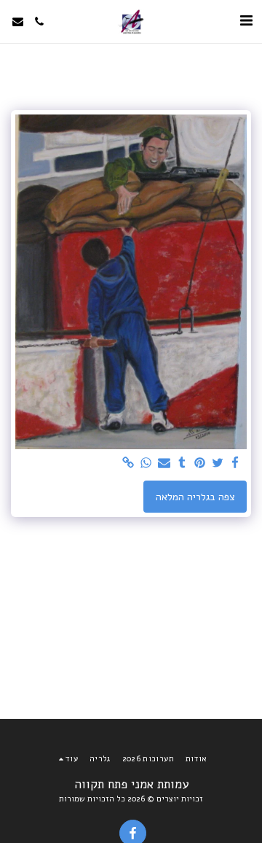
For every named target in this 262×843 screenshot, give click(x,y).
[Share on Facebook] (235, 463)
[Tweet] (217, 463)
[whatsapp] (146, 463)
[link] (128, 463)
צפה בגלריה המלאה (195, 497)
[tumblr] (181, 463)
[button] (246, 21)
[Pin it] (200, 463)
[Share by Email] (164, 463)
